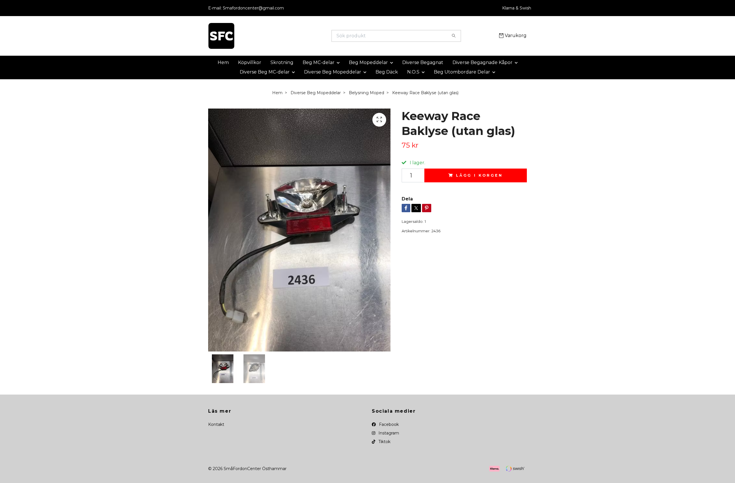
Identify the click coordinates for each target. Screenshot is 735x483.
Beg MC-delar (318, 62)
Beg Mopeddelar (368, 62)
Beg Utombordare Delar (462, 72)
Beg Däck (387, 72)
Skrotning (281, 62)
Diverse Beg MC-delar (265, 72)
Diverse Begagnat (422, 62)
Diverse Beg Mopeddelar (332, 72)
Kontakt (216, 424)
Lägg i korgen (479, 175)
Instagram (388, 433)
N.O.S (413, 72)
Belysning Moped (366, 92)
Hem (223, 62)
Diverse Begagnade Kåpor (482, 62)
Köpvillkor (249, 62)
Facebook (388, 424)
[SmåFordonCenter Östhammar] (288, 35)
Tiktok (383, 441)
